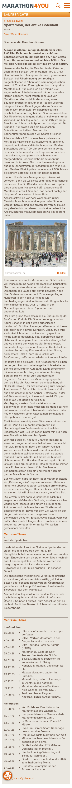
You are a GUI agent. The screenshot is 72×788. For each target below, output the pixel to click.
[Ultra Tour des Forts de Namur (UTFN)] (20, 647)
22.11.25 (9, 681)
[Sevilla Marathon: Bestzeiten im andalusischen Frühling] (20, 660)
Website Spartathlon (16, 540)
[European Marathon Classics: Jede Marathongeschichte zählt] (20, 716)
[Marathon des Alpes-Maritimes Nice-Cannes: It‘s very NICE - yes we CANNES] (20, 688)
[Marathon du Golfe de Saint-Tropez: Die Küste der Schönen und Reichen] (20, 653)
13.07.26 (9, 722)
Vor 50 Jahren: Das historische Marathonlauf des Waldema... (40, 709)
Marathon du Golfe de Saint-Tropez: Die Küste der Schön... (40, 653)
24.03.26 (9, 746)
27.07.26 (9, 639)
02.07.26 (9, 740)
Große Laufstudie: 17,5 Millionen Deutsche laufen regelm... (41, 747)
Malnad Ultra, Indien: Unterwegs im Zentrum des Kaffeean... (41, 681)
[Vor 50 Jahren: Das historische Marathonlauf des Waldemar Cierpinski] (20, 709)
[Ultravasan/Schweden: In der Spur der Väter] (20, 633)
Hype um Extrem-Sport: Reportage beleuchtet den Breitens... (43, 729)
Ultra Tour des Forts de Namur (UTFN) (40, 646)
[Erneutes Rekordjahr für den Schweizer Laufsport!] (20, 768)
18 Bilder (61, 273)
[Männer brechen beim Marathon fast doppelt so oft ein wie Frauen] (20, 740)
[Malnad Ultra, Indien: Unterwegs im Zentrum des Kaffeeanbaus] (20, 681)
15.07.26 (9, 715)
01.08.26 (9, 708)
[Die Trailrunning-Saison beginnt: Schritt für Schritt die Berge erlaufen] (20, 754)
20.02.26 (9, 660)
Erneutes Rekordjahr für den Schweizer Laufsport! (39, 767)
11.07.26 (9, 729)
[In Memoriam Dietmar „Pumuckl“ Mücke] (20, 723)
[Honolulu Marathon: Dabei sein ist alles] (20, 667)
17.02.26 (9, 767)
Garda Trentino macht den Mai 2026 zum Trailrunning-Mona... (44, 760)
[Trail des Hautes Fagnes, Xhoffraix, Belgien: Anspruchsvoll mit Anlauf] (20, 695)
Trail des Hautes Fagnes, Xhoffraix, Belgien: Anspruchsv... (41, 695)
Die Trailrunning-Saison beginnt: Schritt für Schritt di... (41, 754)
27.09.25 (9, 694)
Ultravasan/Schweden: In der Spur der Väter (42, 632)
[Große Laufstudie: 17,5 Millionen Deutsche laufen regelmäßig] (20, 747)
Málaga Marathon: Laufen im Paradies (39, 674)
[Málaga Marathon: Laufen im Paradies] (20, 674)
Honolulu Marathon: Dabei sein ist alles (42, 667)
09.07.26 (9, 734)
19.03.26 (9, 753)
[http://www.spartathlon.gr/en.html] (36, 537)
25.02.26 (9, 760)
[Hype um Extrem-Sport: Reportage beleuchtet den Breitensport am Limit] (20, 730)
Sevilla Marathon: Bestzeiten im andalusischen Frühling (41, 660)
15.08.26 (9, 632)
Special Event (15, 20)
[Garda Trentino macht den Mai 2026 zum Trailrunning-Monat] (20, 761)
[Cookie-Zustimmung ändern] (7, 775)
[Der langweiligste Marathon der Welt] (20, 735)
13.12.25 (9, 674)
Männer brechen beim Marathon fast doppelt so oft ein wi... (44, 740)
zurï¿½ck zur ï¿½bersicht (20, 778)
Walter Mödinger (19, 34)
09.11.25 (9, 688)
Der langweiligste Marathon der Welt (44, 734)
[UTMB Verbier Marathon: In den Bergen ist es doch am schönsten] (20, 640)
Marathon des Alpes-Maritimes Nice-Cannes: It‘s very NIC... (40, 688)
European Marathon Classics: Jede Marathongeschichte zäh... (43, 716)
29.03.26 (9, 646)
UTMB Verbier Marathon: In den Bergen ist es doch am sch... (41, 639)
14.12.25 (9, 667)
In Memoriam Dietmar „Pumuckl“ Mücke (41, 722)
